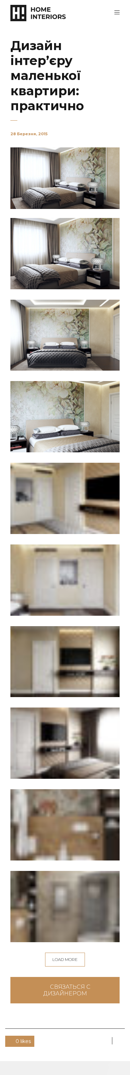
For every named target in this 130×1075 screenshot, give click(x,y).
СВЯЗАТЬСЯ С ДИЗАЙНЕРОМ (67, 990)
